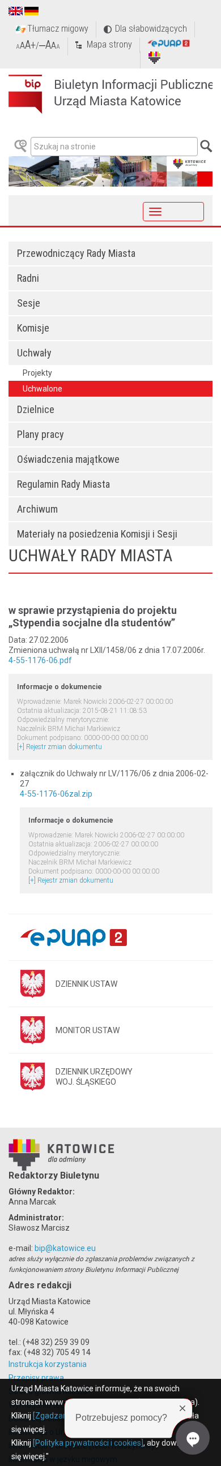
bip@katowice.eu (65, 1248)
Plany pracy (40, 434)
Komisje (33, 328)
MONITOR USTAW (88, 1030)
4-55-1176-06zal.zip (56, 793)
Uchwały (34, 353)
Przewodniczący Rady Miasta (76, 253)
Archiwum (37, 509)
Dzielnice (35, 409)
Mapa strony (109, 44)
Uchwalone (42, 388)
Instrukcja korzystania (47, 1364)
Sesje (28, 303)
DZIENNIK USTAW (86, 983)
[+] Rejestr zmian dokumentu (59, 747)
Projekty (37, 372)
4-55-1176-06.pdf (40, 660)
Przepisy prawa (36, 1377)
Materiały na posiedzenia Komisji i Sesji (97, 534)
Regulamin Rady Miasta (63, 484)
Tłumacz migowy (57, 28)
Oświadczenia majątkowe (68, 459)
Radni (28, 278)
